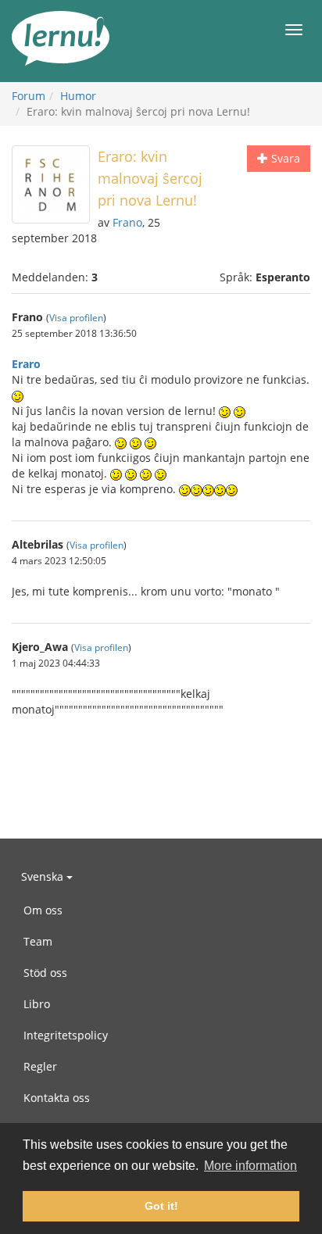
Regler (40, 1066)
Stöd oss (45, 972)
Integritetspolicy (65, 1035)
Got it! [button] (161, 1206)
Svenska (43, 876)
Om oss (43, 910)
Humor (78, 95)
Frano (127, 222)
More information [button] (250, 1165)
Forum (28, 95)
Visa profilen (76, 317)
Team (37, 941)
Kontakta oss (56, 1097)
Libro (36, 1003)
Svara (284, 158)
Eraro (26, 363)
